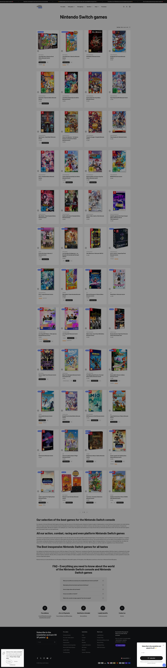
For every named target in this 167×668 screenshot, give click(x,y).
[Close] (163, 645)
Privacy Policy (13, 656)
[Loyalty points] (164, 665)
